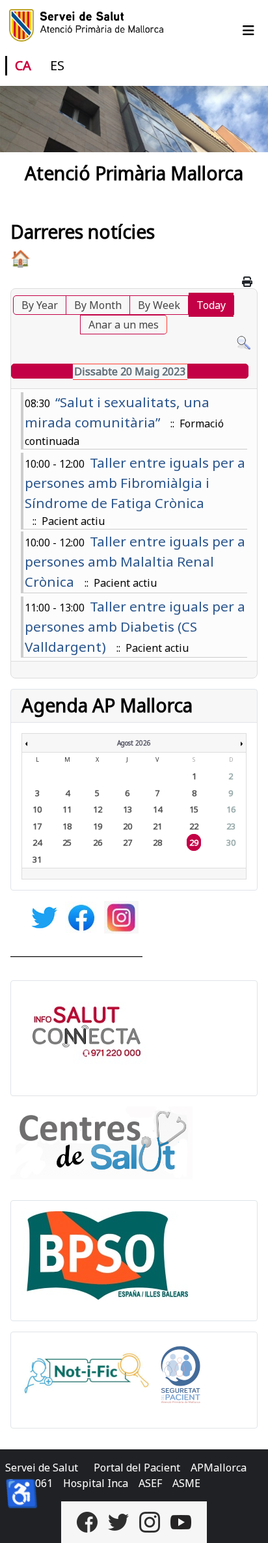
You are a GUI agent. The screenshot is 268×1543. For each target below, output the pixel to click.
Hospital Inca (95, 1483)
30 (230, 842)
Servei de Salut (41, 1467)
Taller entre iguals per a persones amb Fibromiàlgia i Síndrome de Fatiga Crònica (135, 482)
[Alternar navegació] (248, 30)
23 (230, 826)
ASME (186, 1483)
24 (37, 842)
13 (127, 809)
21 (157, 826)
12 (97, 809)
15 (193, 809)
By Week (159, 305)
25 (67, 842)
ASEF (150, 1483)
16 (230, 809)
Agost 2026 (134, 742)
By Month (98, 305)
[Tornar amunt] (245, 1519)
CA (23, 65)
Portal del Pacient (137, 1467)
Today (211, 305)
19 (97, 826)
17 (37, 826)
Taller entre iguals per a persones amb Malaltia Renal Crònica (135, 561)
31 (37, 859)
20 (127, 826)
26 (97, 842)
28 (157, 842)
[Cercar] (243, 342)
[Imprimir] (248, 282)
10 (37, 809)
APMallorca (219, 1467)
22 (193, 826)
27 (127, 842)
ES (57, 65)
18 (67, 826)
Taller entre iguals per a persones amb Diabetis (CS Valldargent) (135, 626)
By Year (39, 305)
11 (67, 809)
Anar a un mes (123, 324)
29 (193, 842)
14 (157, 809)
